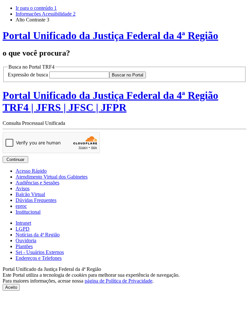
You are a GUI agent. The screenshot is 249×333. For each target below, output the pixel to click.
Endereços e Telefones (39, 258)
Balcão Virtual (30, 194)
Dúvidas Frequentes (36, 200)
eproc (21, 206)
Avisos (23, 188)
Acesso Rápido (31, 171)
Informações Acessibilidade (46, 14)
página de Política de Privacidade (118, 281)
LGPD (23, 229)
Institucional (28, 212)
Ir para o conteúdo (36, 8)
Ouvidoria (26, 240)
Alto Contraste (32, 19)
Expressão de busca (28, 74)
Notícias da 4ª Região (38, 234)
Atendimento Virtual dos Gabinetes (52, 177)
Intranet (23, 223)
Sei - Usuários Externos (40, 252)
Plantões (24, 246)
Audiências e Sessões (37, 182)
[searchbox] (79, 75)
